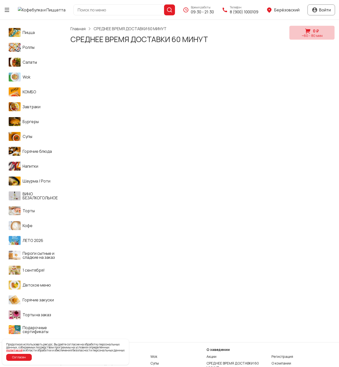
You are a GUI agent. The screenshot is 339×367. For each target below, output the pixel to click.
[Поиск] (169, 9)
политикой (14, 350)
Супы (154, 363)
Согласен (19, 357)
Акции (211, 356)
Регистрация (282, 356)
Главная (78, 29)
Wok (153, 356)
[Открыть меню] (6, 9)
